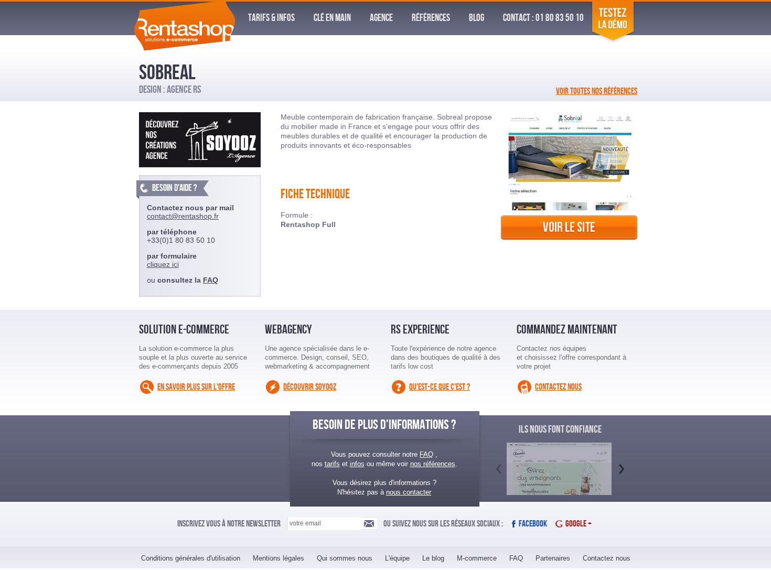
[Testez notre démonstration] (612, 40)
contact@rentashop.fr (183, 216)
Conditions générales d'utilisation (190, 558)
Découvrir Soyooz (309, 387)
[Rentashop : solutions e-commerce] (184, 48)
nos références (432, 464)
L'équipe (397, 558)
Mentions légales (278, 558)
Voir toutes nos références (596, 91)
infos (357, 464)
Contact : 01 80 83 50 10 (543, 18)
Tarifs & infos (271, 18)
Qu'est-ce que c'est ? (439, 387)
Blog (476, 18)
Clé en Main (332, 18)
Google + (578, 524)
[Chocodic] (559, 480)
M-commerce (477, 558)
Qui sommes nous (344, 558)
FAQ (210, 280)
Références (431, 18)
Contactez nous (558, 387)
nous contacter (408, 492)
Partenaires (553, 558)
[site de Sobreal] (569, 242)
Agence (381, 18)
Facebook (533, 524)
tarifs (332, 464)
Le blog (433, 558)
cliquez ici (163, 264)
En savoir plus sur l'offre (196, 387)
